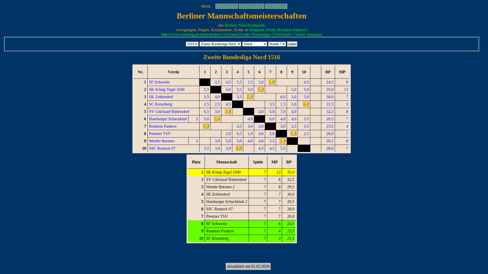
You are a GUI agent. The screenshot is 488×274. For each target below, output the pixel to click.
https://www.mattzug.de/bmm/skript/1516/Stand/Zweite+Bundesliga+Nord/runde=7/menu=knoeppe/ (241, 34)
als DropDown (252, 6)
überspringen (226, 6)
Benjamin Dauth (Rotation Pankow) (278, 30)
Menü (205, 6)
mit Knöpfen (276, 6)
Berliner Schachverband (244, 25)
